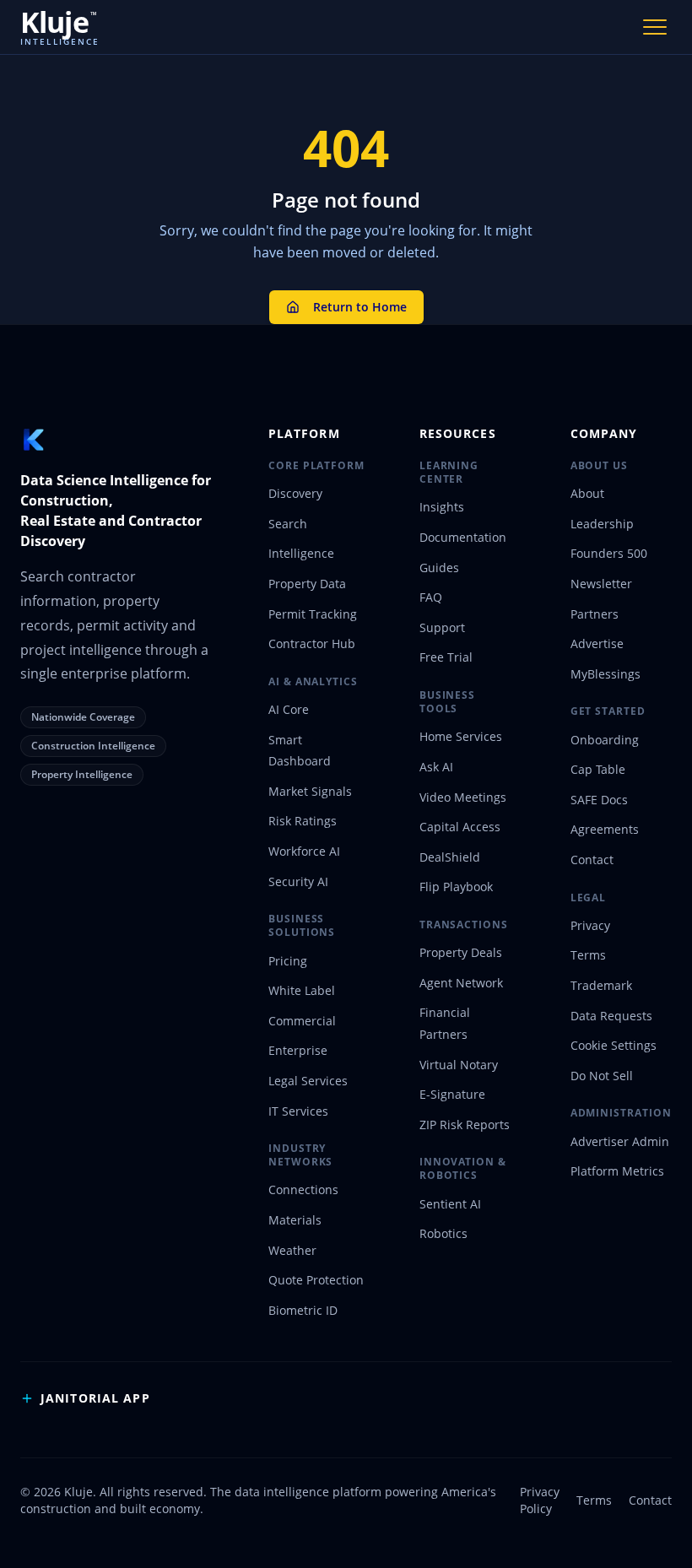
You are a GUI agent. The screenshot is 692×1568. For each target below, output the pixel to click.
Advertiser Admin (619, 1141)
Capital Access (459, 827)
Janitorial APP (95, 1398)
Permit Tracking (312, 614)
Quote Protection (316, 1280)
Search (287, 524)
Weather (292, 1250)
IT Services (298, 1111)
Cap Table (597, 769)
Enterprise (297, 1050)
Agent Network (461, 983)
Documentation (462, 537)
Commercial (302, 1021)
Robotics (443, 1233)
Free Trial (446, 657)
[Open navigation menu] (655, 27)
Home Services (460, 736)
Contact (592, 860)
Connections (303, 1189)
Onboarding (604, 740)
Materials (295, 1220)
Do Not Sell (601, 1076)
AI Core (288, 709)
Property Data (307, 584)
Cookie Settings (613, 1045)
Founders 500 (608, 553)
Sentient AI (450, 1204)
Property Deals (460, 952)
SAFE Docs (599, 800)
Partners (594, 614)
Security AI (298, 881)
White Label (301, 990)
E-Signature (452, 1094)
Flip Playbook (456, 887)
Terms (588, 955)
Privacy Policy (540, 1500)
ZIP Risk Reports (464, 1125)
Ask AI (436, 767)
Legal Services (308, 1081)
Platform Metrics (617, 1171)
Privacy (590, 925)
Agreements (604, 829)
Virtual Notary (458, 1065)
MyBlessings (605, 674)
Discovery (295, 493)
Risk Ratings (302, 821)
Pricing (287, 961)
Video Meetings (462, 797)
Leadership (602, 524)
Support (442, 627)
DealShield (449, 857)
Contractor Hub (311, 643)
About (587, 493)
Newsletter (601, 584)
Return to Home (360, 307)
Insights (441, 507)
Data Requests (611, 1016)
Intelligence (301, 553)
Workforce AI (304, 851)
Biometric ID (303, 1310)
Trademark (601, 985)
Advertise (597, 643)
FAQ (430, 597)
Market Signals (310, 791)
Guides (439, 568)
